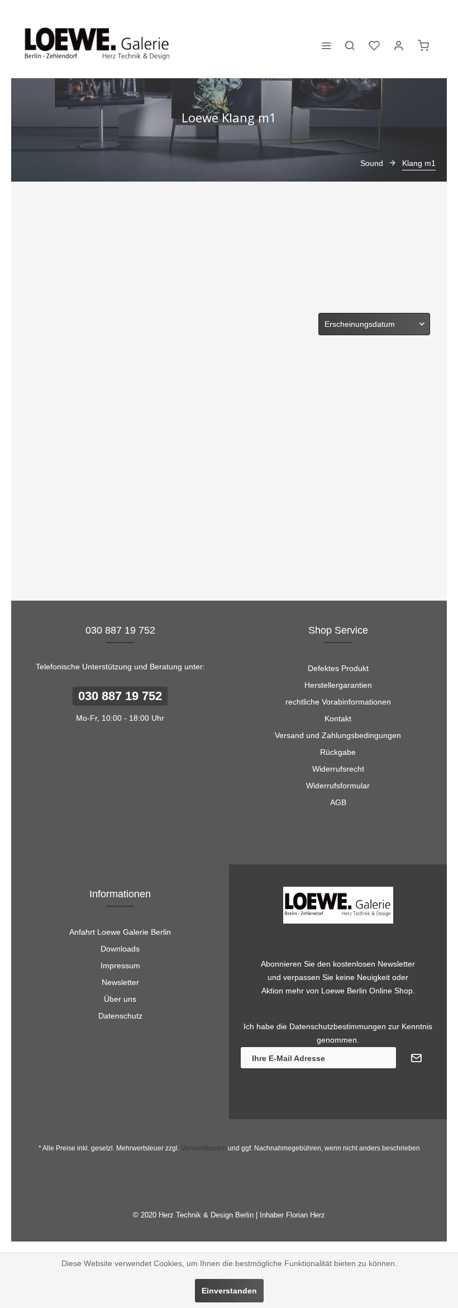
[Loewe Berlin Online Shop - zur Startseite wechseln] (97, 45)
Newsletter (120, 982)
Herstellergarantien (338, 685)
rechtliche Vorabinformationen (338, 701)
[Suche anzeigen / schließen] (349, 45)
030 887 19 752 (120, 696)
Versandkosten (203, 1148)
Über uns (120, 999)
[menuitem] (326, 45)
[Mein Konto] (399, 45)
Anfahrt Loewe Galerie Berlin (120, 932)
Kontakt (338, 718)
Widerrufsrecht (338, 768)
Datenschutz (120, 1015)
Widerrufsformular (338, 785)
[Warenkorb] (423, 45)
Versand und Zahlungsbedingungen (338, 735)
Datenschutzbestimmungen (337, 1026)
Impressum (120, 965)
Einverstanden (229, 1290)
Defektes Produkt (338, 668)
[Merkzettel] (374, 45)
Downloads (120, 948)
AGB (338, 802)
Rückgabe (338, 752)
